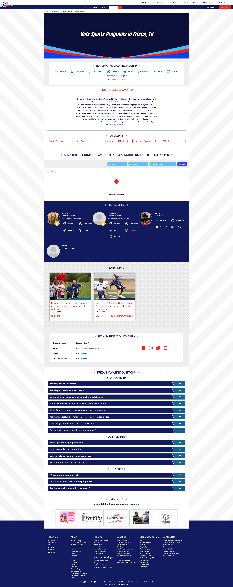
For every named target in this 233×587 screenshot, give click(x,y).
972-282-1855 (97, 206)
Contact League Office (114, 141)
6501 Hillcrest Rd (61, 201)
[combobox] (150, 166)
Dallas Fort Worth (67, 11)
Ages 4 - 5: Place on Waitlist (162, 224)
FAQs (165, 141)
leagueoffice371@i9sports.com (101, 201)
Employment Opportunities (143, 141)
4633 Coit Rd (60, 352)
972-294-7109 (95, 204)
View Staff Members (56, 141)
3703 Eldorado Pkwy (63, 534)
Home (144, 2)
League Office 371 (76, 206)
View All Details (155, 236)
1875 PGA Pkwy (61, 560)
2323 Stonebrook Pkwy (64, 508)
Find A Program (55, 11)
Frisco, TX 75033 (61, 537)
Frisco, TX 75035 (61, 204)
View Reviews (82, 141)
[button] (173, 206)
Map (183, 166)
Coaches (170, 3)
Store (183, 3)
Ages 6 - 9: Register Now (160, 230)
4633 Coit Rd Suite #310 (64, 378)
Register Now (160, 269)
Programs (156, 3)
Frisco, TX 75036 (61, 511)
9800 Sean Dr (60, 404)
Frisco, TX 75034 (61, 432)
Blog (195, 2)
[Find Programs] (120, 7)
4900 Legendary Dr (62, 430)
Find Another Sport (115, 80)
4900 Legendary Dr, (62, 456)
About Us (206, 3)
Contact (220, 3)
